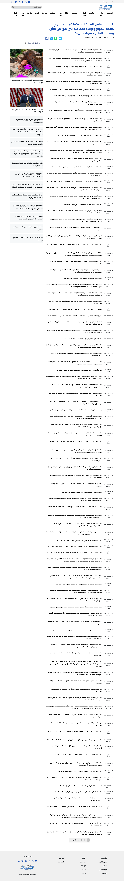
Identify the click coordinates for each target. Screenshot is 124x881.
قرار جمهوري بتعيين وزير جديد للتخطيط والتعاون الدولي (29, 121)
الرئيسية (110, 13)
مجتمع (52, 13)
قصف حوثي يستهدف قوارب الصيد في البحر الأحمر (28, 228)
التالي (72, 840)
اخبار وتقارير (101, 14)
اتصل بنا (15, 14)
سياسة (74, 13)
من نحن (23, 14)
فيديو (37, 13)
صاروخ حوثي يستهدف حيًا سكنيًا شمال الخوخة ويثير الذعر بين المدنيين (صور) (29, 217)
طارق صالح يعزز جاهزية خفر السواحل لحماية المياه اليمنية (27, 164)
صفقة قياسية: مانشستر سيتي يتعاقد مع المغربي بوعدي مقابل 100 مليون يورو (28, 207)
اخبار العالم (83, 14)
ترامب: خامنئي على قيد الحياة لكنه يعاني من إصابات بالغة (27, 110)
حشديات (91, 13)
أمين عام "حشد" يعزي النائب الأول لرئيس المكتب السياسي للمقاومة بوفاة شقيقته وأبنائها (27, 153)
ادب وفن (60, 14)
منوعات (44, 13)
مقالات (29, 13)
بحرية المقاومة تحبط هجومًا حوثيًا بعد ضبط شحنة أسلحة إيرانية (27, 196)
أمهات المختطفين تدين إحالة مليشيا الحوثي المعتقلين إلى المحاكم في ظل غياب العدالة (27, 186)
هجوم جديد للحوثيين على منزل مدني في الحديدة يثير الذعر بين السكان (29, 175)
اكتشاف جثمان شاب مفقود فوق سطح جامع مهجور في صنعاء (27, 81)
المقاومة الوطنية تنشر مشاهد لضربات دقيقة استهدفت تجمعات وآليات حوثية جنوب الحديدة (27, 132)
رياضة (67, 13)
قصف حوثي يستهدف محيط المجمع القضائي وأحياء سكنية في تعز (27, 143)
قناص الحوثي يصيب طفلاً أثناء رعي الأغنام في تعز (28, 239)
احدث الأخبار (102, 37)
